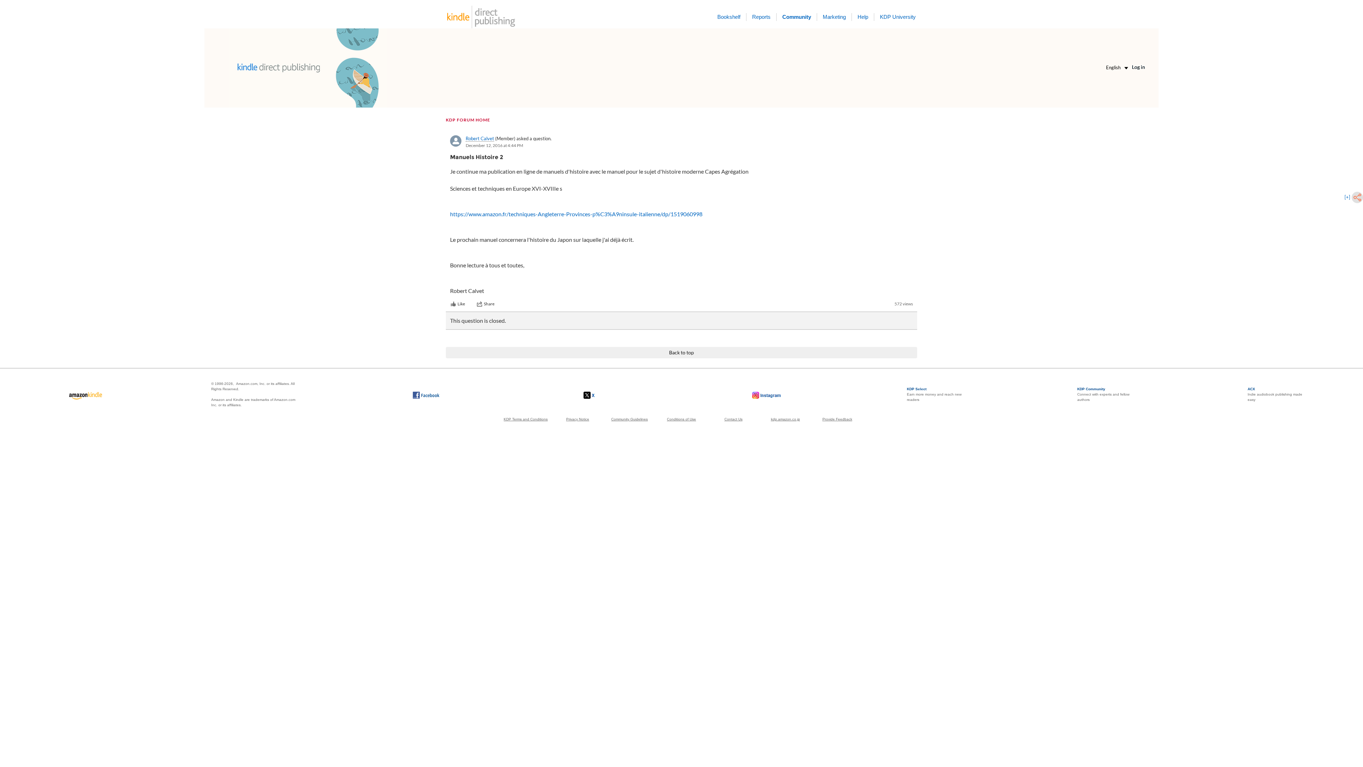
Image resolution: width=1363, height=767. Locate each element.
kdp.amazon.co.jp (785, 419)
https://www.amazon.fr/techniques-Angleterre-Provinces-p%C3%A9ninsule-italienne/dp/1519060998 (576, 214)
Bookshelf (728, 17)
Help (863, 17)
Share (489, 303)
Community (796, 17)
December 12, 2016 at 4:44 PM (494, 145)
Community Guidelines (629, 419)
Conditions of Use (681, 419)
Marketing (834, 17)
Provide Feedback (837, 419)
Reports (761, 17)
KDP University (898, 17)
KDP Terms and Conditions (526, 419)
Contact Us (733, 419)
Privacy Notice (577, 419)
